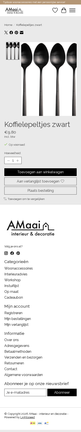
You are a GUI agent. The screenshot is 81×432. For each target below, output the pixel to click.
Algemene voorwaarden (23, 375)
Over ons (11, 340)
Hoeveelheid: (12, 153)
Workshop (12, 280)
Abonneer (62, 392)
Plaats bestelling (40, 191)
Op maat (11, 292)
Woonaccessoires (18, 268)
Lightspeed (27, 417)
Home (8, 25)
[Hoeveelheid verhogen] (17, 160)
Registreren (13, 313)
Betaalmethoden (17, 351)
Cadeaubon (13, 297)
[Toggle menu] (72, 10)
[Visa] (40, 423)
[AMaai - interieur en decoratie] (14, 10)
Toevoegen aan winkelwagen (40, 172)
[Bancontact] (46, 423)
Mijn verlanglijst (16, 325)
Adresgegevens (16, 346)
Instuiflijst (11, 286)
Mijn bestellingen (17, 319)
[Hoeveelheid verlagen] (8, 160)
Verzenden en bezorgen (23, 357)
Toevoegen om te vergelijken (26, 199)
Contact (10, 369)
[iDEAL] (32, 423)
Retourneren (14, 363)
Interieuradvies (15, 274)
